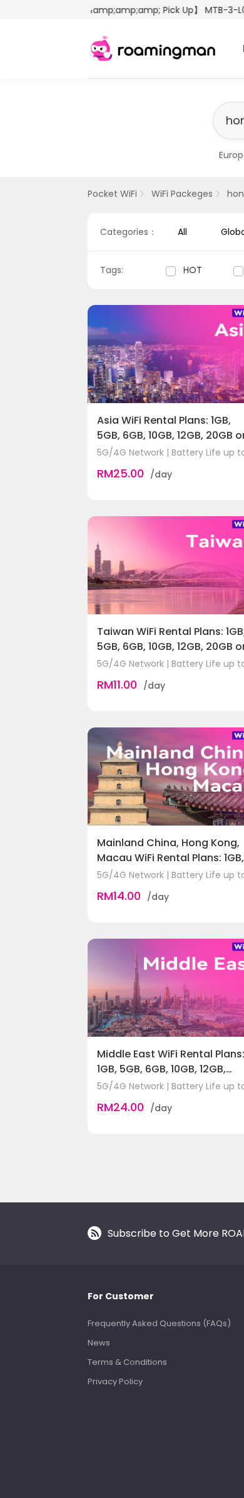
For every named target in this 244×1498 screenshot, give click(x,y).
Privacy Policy (115, 1381)
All (182, 232)
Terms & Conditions (127, 1362)
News (99, 1343)
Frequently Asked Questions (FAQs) (159, 1323)
